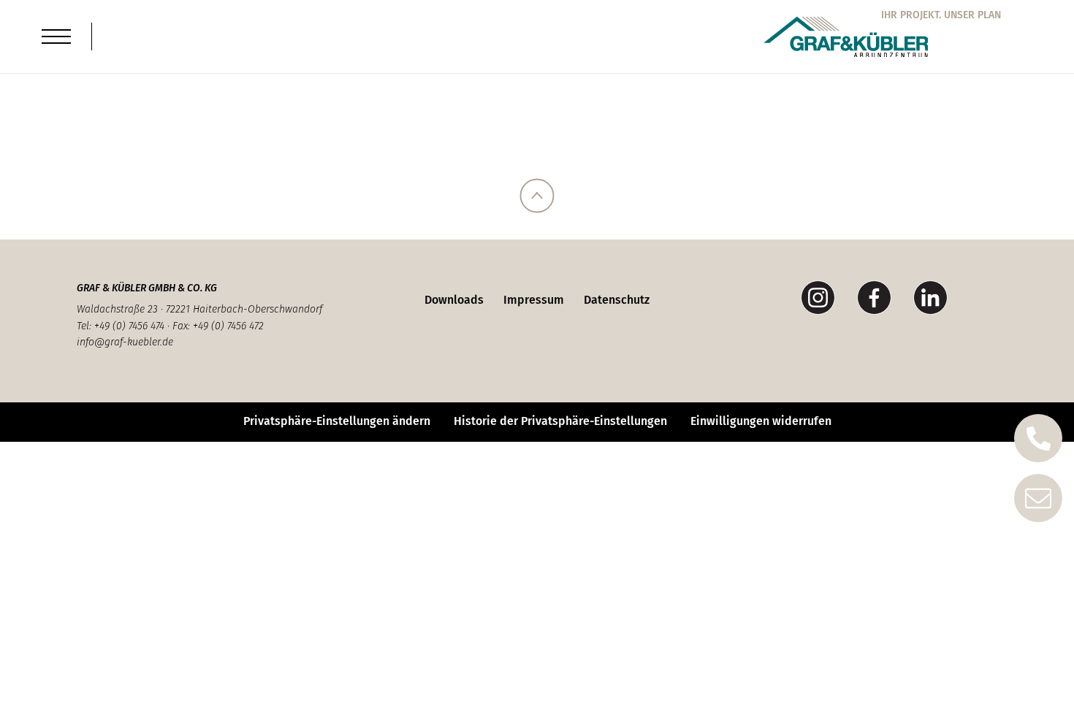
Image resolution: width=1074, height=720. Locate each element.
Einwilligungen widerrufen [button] (760, 421)
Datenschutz (617, 300)
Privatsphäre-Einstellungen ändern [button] (336, 421)
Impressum (533, 300)
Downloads (454, 300)
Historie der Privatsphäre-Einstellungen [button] (560, 421)
